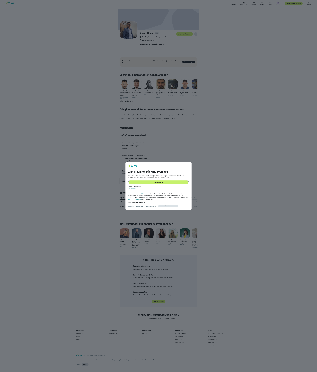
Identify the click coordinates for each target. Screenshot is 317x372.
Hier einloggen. (132, 188)
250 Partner (143, 194)
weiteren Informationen (134, 199)
